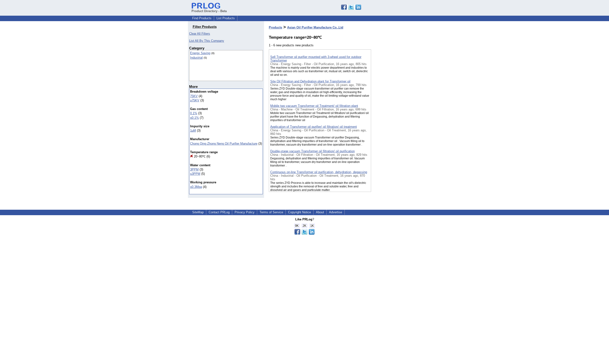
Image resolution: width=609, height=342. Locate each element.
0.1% (193, 113)
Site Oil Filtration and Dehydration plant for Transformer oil (310, 81)
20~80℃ (199, 156)
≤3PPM (195, 174)
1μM (193, 130)
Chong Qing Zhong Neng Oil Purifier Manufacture (223, 143)
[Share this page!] (351, 8)
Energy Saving (200, 53)
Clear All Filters (199, 33)
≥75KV (194, 100)
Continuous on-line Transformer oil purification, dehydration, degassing (318, 172)
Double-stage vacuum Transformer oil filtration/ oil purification (312, 151)
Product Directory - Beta (209, 11)
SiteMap (198, 212)
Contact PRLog (219, 212)
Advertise (335, 212)
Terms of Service (271, 212)
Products (275, 27)
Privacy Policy (245, 212)
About (320, 212)
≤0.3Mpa (196, 187)
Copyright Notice (299, 212)
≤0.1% (194, 117)
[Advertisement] (395, 123)
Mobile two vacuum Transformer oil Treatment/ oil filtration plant (314, 106)
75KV (194, 96)
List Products (225, 18)
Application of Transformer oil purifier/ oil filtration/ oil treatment (313, 126)
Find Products (201, 18)
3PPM (194, 169)
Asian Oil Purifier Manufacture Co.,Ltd (315, 27)
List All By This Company (206, 41)
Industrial (196, 57)
